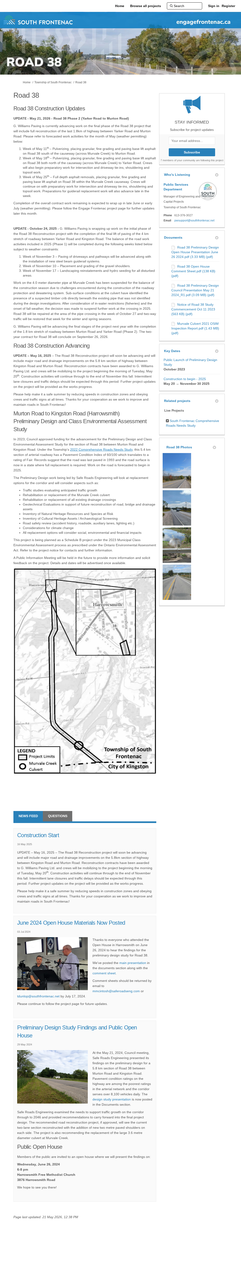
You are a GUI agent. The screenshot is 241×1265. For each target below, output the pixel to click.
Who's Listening (177, 175)
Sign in (213, 6)
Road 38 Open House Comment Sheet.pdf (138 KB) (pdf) (193, 271)
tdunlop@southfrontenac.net (38, 996)
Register (228, 6)
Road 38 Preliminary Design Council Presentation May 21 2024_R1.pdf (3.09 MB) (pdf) (195, 290)
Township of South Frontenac (53, 82)
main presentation (132, 963)
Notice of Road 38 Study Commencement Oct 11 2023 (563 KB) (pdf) (193, 309)
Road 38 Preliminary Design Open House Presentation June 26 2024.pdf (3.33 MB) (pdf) (195, 252)
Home (27, 82)
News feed (28, 816)
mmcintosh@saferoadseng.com (116, 991)
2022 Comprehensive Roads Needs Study (101, 449)
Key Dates (172, 351)
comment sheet (104, 973)
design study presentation (111, 1099)
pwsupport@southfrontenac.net (194, 220)
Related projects (177, 401)
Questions (57, 816)
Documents (173, 237)
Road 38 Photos (179, 447)
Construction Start (38, 835)
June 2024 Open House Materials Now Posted (71, 923)
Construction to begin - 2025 (185, 379)
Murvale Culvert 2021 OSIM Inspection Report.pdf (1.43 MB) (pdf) (195, 328)
